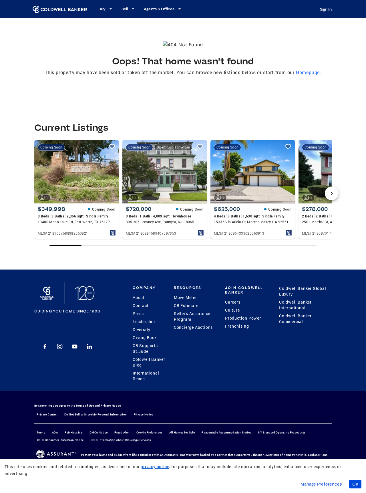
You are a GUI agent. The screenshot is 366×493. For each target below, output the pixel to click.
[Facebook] (45, 346)
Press (138, 313)
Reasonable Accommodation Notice (226, 432)
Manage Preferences (321, 484)
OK (355, 484)
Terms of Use (85, 405)
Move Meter (185, 297)
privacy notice (155, 466)
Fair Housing (74, 432)
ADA (55, 432)
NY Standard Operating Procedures (282, 432)
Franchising (237, 326)
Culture (232, 310)
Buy (102, 9)
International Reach (146, 375)
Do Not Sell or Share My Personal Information (95, 414)
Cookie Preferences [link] (149, 432)
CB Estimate (186, 305)
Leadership (144, 321)
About (139, 297)
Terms (41, 432)
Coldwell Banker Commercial (295, 318)
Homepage (308, 72)
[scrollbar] (183, 245)
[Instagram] (60, 346)
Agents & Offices (159, 9)
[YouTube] (74, 346)
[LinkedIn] (89, 346)
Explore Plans (317, 455)
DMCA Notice (98, 432)
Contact (141, 305)
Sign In (326, 9)
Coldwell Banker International (295, 304)
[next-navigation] (332, 193)
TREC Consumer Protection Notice (60, 440)
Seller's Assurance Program (192, 316)
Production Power (243, 318)
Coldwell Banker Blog (149, 362)
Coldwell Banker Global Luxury (302, 291)
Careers (232, 302)
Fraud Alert (121, 432)
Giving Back (145, 337)
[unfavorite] (112, 147)
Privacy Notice (111, 405)
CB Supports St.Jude (145, 348)
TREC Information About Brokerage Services (120, 440)
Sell (125, 9)
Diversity (141, 329)
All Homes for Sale (182, 432)
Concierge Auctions (193, 327)
